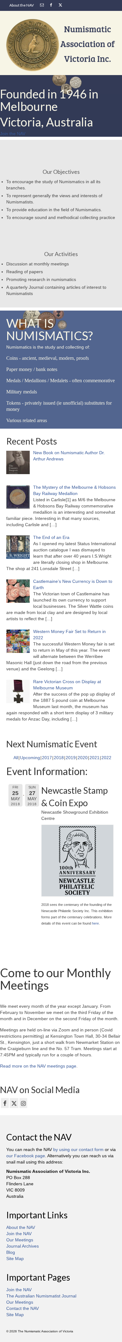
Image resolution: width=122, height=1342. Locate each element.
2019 (71, 757)
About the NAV (20, 1227)
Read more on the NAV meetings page (38, 1066)
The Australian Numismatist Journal (41, 1295)
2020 (83, 757)
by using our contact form (78, 1149)
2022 (106, 757)
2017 (47, 757)
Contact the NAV (22, 1308)
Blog (10, 1252)
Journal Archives (22, 1246)
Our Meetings (19, 1239)
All (15, 757)
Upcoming (30, 757)
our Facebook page (25, 1155)
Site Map (15, 1258)
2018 (59, 757)
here (95, 923)
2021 (94, 757)
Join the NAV (19, 1233)
